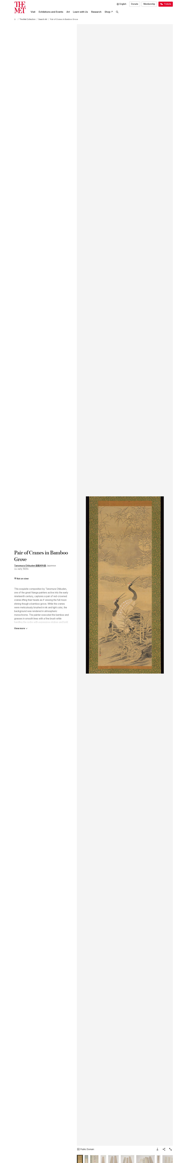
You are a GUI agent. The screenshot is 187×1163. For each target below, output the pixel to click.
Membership (149, 4)
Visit (33, 11)
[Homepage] (20, 7)
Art (68, 11)
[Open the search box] (117, 12)
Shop (107, 11)
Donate (134, 4)
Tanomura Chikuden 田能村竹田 (30, 565)
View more (19, 628)
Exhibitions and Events (51, 11)
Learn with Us (80, 11)
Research (96, 11)
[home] (15, 19)
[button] (125, 585)
